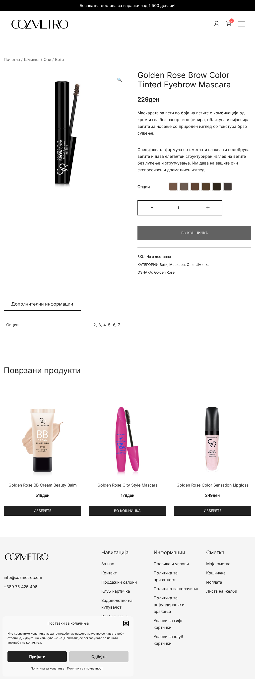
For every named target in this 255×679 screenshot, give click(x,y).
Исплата (214, 582)
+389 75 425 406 (20, 586)
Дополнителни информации (42, 304)
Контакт (109, 572)
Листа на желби (221, 591)
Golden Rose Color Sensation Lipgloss (213, 485)
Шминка (32, 59)
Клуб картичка (115, 591)
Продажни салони (119, 582)
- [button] (152, 207)
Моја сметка (218, 563)
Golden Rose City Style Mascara (127, 485)
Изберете (42, 511)
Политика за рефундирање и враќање (169, 604)
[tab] (42, 304)
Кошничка (216, 572)
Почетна (12, 59)
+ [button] (208, 207)
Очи (47, 59)
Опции (143, 186)
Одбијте (99, 656)
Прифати (37, 656)
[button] (126, 623)
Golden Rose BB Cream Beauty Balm (42, 485)
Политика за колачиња (47, 668)
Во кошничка (194, 233)
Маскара (177, 264)
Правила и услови (171, 563)
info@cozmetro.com (23, 577)
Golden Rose (164, 272)
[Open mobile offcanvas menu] (241, 23)
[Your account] (217, 23)
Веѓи (59, 59)
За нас (107, 563)
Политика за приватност (85, 668)
